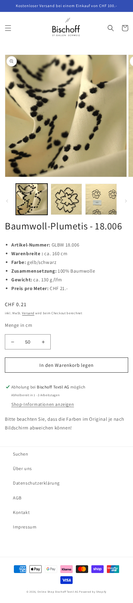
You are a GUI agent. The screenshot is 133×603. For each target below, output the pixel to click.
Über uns (22, 468)
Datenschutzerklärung (36, 483)
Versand (28, 313)
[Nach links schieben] (7, 201)
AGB (17, 498)
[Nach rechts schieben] (126, 201)
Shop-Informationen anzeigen (42, 404)
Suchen (20, 454)
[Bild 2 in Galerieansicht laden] (66, 199)
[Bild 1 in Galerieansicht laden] (31, 199)
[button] (8, 28)
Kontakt (21, 512)
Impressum (24, 527)
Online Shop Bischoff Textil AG (57, 591)
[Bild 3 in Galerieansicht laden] (101, 199)
